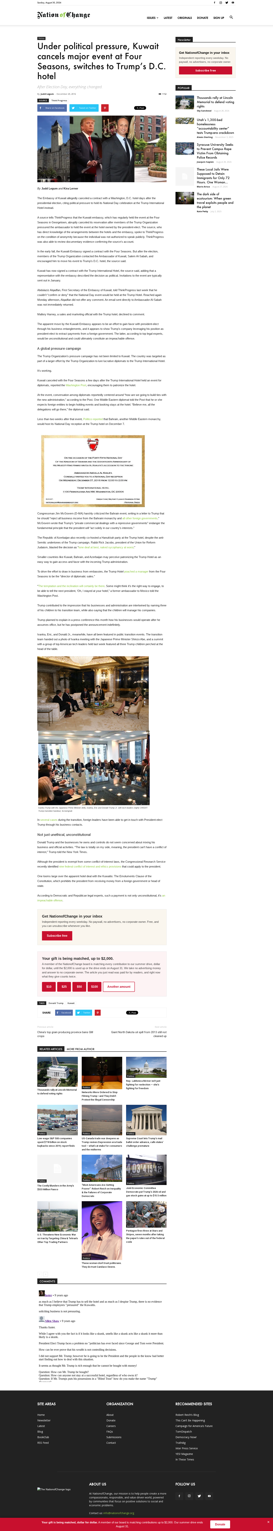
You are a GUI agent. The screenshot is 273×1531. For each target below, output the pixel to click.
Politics (41, 38)
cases (53, 819)
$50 (79, 986)
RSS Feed (43, 1442)
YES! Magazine (184, 1454)
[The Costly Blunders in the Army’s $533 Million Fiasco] (57, 1169)
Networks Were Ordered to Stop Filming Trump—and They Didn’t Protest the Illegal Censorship (100, 1096)
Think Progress (59, 100)
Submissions (113, 1437)
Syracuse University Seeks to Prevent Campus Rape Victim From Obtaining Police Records (215, 150)
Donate (202, 18)
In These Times (185, 1459)
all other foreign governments (139, 518)
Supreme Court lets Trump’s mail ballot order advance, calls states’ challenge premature (144, 1142)
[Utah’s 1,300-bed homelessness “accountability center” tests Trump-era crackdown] (185, 121)
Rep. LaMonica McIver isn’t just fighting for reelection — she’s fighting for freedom (143, 1084)
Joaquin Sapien (205, 161)
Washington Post (76, 385)
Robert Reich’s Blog (187, 1415)
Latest (168, 18)
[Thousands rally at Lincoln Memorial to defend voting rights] (57, 1072)
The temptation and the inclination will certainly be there (71, 586)
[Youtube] (233, 2)
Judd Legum (47, 94)
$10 (48, 986)
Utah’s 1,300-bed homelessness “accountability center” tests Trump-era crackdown (215, 126)
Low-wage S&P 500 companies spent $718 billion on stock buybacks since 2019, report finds (56, 1142)
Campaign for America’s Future (194, 1426)
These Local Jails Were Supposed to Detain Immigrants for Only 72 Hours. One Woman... (213, 175)
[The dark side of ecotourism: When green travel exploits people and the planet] (185, 198)
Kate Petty (202, 211)
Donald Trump (56, 1003)
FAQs (109, 1431)
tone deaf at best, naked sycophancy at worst (106, 547)
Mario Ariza (203, 186)
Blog (40, 1431)
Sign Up (218, 18)
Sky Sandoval (204, 110)
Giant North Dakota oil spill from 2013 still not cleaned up (139, 1034)
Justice (130, 1226)
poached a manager (136, 571)
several (44, 819)
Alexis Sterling (205, 137)
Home (41, 1415)
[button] (231, 17)
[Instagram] (220, 2)
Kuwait (71, 1003)
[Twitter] (227, 2)
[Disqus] (102, 1335)
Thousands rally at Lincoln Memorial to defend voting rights (215, 101)
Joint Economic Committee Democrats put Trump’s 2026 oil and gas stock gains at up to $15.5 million (146, 1192)
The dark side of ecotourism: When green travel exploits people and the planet (215, 200)
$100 (94, 986)
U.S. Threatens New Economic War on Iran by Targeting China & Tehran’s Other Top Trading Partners (57, 1238)
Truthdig (181, 1442)
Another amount (118, 986)
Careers (111, 1426)
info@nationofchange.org (118, 1513)
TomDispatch (184, 1431)
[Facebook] (214, 2)
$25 (64, 986)
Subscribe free (57, 935)
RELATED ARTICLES (51, 1049)
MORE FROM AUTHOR (80, 1049)
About (110, 1415)
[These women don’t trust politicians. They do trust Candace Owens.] (102, 1230)
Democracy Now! (186, 1437)
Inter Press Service (187, 1448)
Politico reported (93, 419)
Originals (185, 18)
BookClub (43, 1437)
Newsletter (44, 1420)
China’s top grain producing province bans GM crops (65, 1034)
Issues (151, 18)
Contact (111, 1442)
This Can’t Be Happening (190, 1420)
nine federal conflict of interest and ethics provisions (90, 866)
